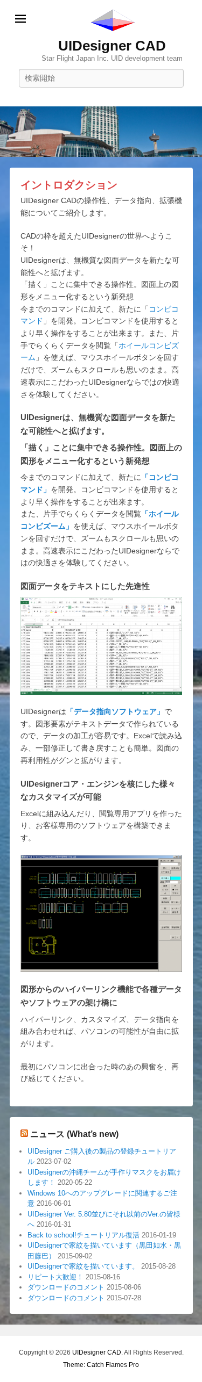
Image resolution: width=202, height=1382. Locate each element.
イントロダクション (68, 185)
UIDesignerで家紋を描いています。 (83, 1266)
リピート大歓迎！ (55, 1277)
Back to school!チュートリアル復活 (83, 1235)
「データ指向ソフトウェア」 (115, 711)
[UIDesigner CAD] (101, 131)
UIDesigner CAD (112, 46)
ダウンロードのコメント (66, 1287)
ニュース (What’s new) (74, 1134)
